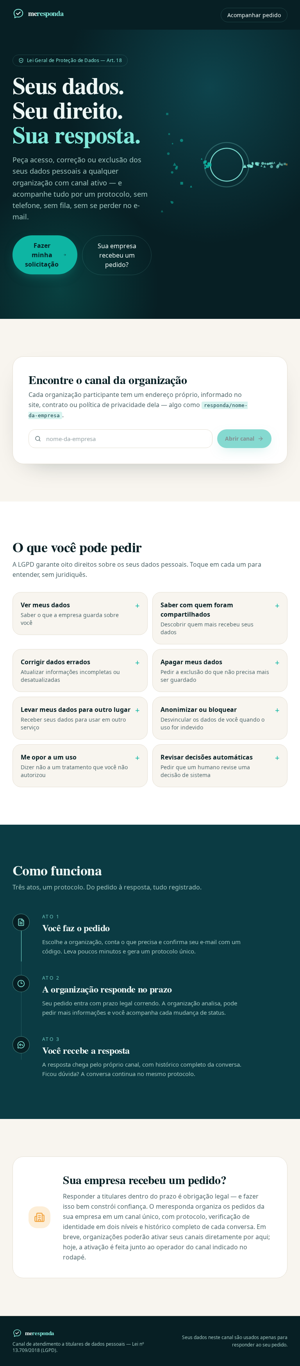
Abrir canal (239, 438)
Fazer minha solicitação (42, 255)
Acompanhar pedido (254, 15)
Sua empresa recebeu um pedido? (117, 255)
